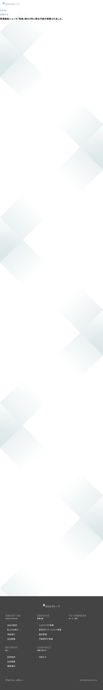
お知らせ (42, 657)
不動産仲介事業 (46, 638)
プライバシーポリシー (14, 680)
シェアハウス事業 (46, 625)
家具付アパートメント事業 (50, 629)
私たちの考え (13, 629)
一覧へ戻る (25, 592)
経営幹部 (11, 657)
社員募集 (11, 661)
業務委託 (11, 666)
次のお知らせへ (29, 586)
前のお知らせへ (13, 586)
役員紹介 (11, 634)
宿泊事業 (43, 634)
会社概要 (11, 638)
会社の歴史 (12, 625)
